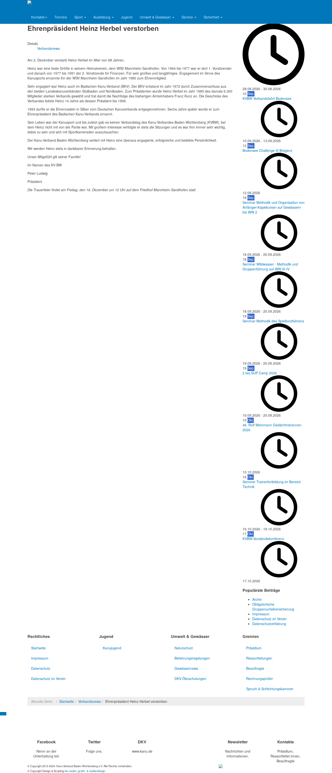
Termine (60, 17)
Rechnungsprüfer (259, 678)
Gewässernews (186, 668)
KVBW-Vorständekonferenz (263, 538)
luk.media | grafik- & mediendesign (85, 771)
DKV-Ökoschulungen (190, 678)
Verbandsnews (89, 701)
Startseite (38, 647)
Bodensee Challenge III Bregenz (267, 150)
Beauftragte (255, 668)
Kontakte (38, 17)
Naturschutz (184, 647)
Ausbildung (102, 17)
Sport (79, 17)
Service (188, 17)
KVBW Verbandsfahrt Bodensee (267, 98)
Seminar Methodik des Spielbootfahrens (273, 320)
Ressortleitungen (259, 658)
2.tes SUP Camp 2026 (260, 372)
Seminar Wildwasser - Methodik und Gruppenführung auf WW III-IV (270, 266)
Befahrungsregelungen (192, 658)
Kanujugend (112, 647)
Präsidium (254, 647)
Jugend (126, 17)
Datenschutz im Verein (48, 678)
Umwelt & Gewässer (156, 17)
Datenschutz (40, 668)
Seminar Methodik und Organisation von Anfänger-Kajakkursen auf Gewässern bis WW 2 (274, 207)
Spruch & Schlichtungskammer (269, 688)
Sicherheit (212, 17)
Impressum (39, 658)
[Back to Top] (3, 713)
